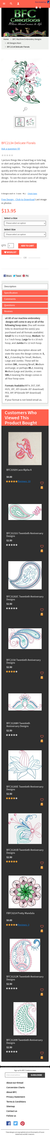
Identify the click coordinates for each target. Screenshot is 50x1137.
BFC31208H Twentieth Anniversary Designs (18, 725)
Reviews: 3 (23, 925)
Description (10, 286)
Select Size (10, 229)
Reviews (8, 311)
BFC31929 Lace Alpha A (19, 470)
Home (6, 39)
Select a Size (10, 218)
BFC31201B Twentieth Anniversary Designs (24, 851)
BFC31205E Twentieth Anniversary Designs (24, 788)
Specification (11, 292)
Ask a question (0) (10, 148)
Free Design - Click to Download (18, 199)
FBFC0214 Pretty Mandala (20, 913)
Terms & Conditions (16, 1101)
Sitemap (10, 1106)
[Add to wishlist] (42, 483)
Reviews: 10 (24, 481)
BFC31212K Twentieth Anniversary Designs (24, 978)
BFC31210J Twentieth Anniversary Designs (24, 535)
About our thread (14, 1082)
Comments (10, 299)
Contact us (11, 1111)
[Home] (25, 18)
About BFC (11, 1092)
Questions (9, 305)
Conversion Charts (15, 1087)
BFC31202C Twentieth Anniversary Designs (24, 598)
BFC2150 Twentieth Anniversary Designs (23, 662)
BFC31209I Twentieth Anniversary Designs (24, 1042)
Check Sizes (32, 193)
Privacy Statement (15, 1096)
